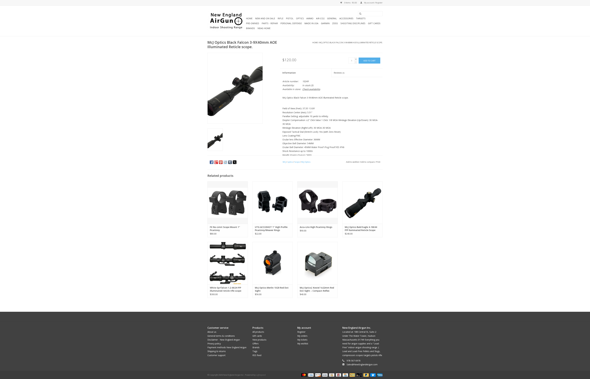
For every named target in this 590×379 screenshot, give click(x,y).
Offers (255, 343)
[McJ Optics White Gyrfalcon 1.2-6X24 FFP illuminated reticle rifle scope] (227, 263)
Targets (361, 18)
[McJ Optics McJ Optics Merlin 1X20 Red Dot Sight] (272, 263)
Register (301, 331)
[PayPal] (351, 374)
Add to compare (367, 162)
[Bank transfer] (324, 374)
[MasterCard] (303, 374)
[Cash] (331, 374)
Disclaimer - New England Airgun (223, 339)
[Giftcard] (338, 374)
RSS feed (256, 355)
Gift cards (374, 23)
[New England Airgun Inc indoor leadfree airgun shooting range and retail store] (226, 21)
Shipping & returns (216, 351)
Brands (250, 28)
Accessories (346, 18)
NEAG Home (264, 28)
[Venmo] (372, 374)
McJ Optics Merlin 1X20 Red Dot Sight (272, 289)
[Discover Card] (317, 374)
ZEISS (335, 23)
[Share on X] (234, 162)
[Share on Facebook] (211, 162)
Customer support (216, 355)
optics (290, 162)
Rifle (280, 18)
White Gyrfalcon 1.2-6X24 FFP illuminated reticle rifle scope (225, 289)
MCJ (284, 162)
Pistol (289, 18)
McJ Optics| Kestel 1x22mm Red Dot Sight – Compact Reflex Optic (317, 289)
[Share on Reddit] (225, 162)
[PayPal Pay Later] (365, 374)
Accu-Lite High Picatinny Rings (316, 227)
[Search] (360, 13)
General (332, 18)
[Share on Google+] (216, 162)
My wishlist (302, 343)
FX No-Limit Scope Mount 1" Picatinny (225, 229)
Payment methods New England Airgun (226, 347)
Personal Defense (291, 23)
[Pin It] (221, 162)
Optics (300, 18)
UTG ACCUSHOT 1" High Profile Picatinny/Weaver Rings (271, 229)
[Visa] (310, 374)
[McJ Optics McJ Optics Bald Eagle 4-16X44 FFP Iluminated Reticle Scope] (362, 202)
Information (289, 72)
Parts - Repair (270, 23)
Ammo (309, 18)
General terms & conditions (221, 335)
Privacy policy (214, 343)
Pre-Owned (252, 23)
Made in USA (311, 23)
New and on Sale (265, 18)
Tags (254, 351)
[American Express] (379, 374)
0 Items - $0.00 (350, 2)
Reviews (339, 72)
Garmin (325, 23)
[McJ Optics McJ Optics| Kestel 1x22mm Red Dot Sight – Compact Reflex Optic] (317, 263)
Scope (297, 162)
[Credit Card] (345, 374)
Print (378, 162)
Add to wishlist (352, 162)
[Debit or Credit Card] (358, 374)
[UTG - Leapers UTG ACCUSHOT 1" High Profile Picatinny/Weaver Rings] (272, 202)
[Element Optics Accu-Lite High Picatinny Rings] (317, 202)
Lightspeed (261, 375)
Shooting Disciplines (352, 23)
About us (211, 331)
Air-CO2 (320, 18)
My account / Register (373, 2)
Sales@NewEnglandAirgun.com (362, 364)
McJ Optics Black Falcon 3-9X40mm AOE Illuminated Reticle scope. (351, 42)
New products (259, 339)
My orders (302, 335)
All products (258, 331)
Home (249, 18)
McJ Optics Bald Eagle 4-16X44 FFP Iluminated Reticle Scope (361, 229)
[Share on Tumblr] (230, 162)
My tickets (302, 339)
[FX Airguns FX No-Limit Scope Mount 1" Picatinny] (227, 202)
